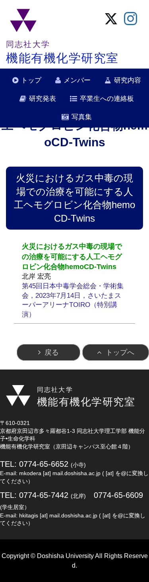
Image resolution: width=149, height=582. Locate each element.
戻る (52, 352)
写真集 (82, 117)
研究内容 (127, 80)
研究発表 (42, 98)
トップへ (120, 352)
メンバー (77, 80)
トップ (31, 80)
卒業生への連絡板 (107, 98)
